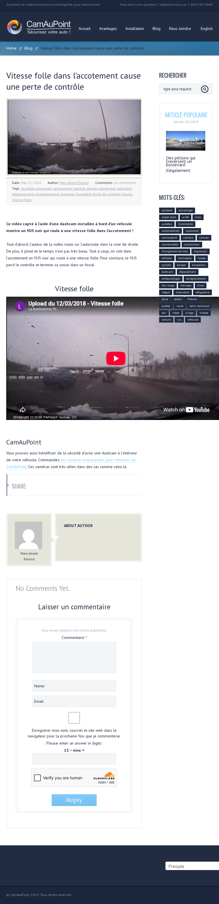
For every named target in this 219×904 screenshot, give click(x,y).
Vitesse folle (22, 200)
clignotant (200, 251)
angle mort (169, 217)
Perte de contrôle (106, 194)
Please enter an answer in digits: (74, 743)
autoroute (43, 188)
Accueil (85, 28)
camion (204, 237)
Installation (134, 28)
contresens (185, 258)
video (176, 313)
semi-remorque (199, 306)
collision (167, 258)
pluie (165, 299)
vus (179, 319)
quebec (166, 306)
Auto (198, 217)
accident (28, 188)
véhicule (193, 319)
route (180, 306)
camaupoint (62, 188)
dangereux (107, 188)
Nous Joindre (180, 28)
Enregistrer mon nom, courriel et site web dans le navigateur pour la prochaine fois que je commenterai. (74, 733)
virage (189, 313)
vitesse (204, 313)
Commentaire (74, 637)
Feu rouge (168, 285)
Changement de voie (175, 251)
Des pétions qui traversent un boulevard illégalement (180, 164)
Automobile (185, 224)
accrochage (185, 210)
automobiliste (170, 231)
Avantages (108, 28)
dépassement (23, 194)
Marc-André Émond (74, 183)
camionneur (192, 244)
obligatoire (202, 292)
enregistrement (47, 194)
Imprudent (83, 194)
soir (164, 313)
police (177, 299)
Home (11, 48)
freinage (67, 194)
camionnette (170, 244)
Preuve (126, 194)
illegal (166, 292)
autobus (167, 224)
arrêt (185, 217)
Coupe (201, 258)
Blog (157, 28)
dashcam (124, 188)
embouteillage (171, 278)
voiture (166, 319)
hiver (200, 285)
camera (79, 188)
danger (91, 188)
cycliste (166, 265)
